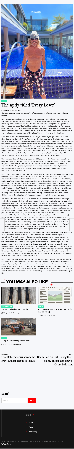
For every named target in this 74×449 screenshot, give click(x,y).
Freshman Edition (7, 306)
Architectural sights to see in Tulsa (14, 309)
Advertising (33, 432)
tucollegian (18, 313)
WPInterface (5, 444)
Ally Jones (52, 315)
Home (31, 422)
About (31, 427)
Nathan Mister (17, 344)
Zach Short (18, 110)
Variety (4, 101)
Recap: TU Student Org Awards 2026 (15, 341)
